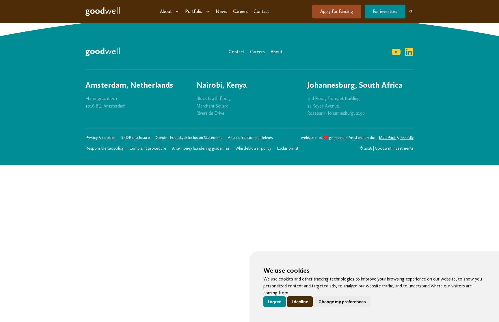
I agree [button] (274, 301)
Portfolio (193, 11)
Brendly (407, 137)
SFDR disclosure (135, 137)
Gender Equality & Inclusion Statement (189, 137)
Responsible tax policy (104, 148)
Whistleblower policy (253, 148)
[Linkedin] (409, 52)
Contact (261, 11)
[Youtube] (396, 52)
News (221, 11)
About (166, 11)
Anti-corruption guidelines (250, 137)
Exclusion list (288, 148)
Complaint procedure (147, 148)
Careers (240, 11)
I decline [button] (300, 301)
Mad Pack (387, 137)
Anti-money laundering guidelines (201, 148)
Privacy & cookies (100, 137)
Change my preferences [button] (342, 301)
